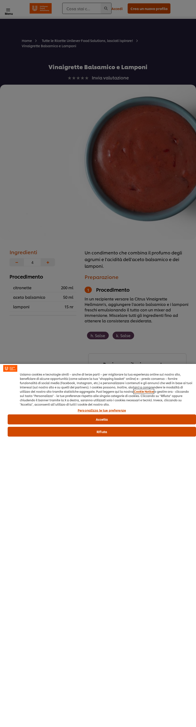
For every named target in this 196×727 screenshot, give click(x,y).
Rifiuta (102, 431)
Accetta (102, 419)
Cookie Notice (144, 391)
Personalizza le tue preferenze (102, 410)
